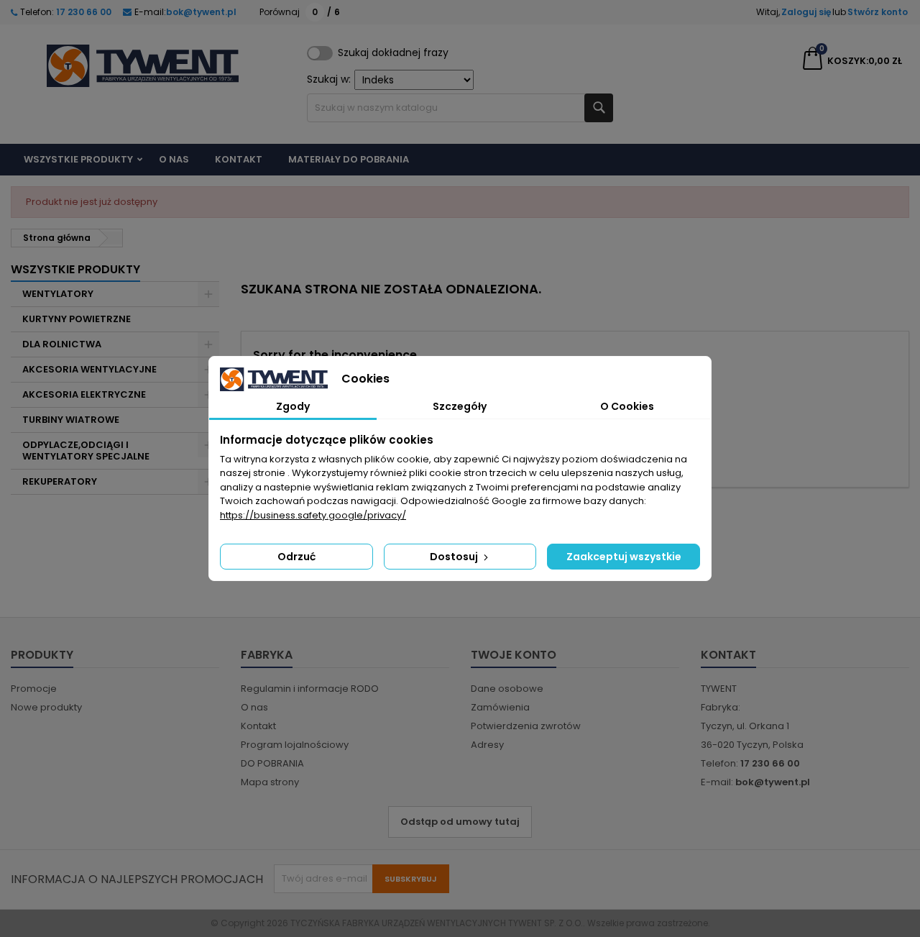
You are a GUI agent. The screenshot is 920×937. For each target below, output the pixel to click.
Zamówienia (500, 707)
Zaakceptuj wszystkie (623, 556)
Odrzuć (296, 556)
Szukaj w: (329, 79)
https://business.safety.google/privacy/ (313, 515)
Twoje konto (513, 654)
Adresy (487, 744)
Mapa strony (270, 782)
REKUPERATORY (59, 481)
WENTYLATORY (57, 294)
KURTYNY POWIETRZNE (76, 319)
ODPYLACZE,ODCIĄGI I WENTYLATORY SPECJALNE (86, 450)
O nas (174, 159)
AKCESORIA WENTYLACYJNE (89, 369)
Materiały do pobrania (348, 159)
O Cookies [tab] (627, 406)
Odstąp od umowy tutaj (460, 821)
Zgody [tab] (293, 406)
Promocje (34, 688)
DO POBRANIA (272, 763)
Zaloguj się (806, 12)
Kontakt (238, 159)
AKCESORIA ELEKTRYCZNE (84, 394)
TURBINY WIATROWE (70, 419)
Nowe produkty (46, 707)
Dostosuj (455, 556)
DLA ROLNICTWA (61, 344)
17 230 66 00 (82, 12)
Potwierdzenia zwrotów (526, 726)
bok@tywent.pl (201, 12)
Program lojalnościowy (295, 744)
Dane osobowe (507, 688)
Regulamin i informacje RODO (310, 688)
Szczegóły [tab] (460, 406)
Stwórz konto (877, 12)
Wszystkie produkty (78, 159)
